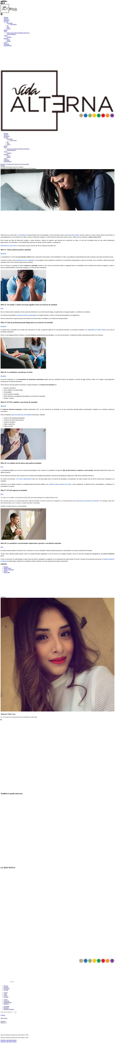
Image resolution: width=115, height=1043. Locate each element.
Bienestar (6, 38)
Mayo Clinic (7, 572)
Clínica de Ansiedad (9, 569)
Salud (8, 40)
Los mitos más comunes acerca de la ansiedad (17, 164)
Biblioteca (6, 1004)
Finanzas (6, 17)
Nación (5, 571)
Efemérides (6, 1006)
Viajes (5, 31)
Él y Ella (6, 21)
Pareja (9, 28)
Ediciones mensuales (9, 1009)
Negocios (6, 18)
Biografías (6, 1008)
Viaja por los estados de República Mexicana (18, 32)
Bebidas (9, 37)
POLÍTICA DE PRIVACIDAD (8, 1040)
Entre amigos (13, 24)
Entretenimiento (8, 45)
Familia (5, 30)
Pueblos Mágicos (11, 34)
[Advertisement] (57, 58)
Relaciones (10, 23)
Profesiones (6, 20)
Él (8, 25)
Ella (8, 27)
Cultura (5, 42)
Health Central (7, 568)
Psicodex (6, 566)
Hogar (9, 41)
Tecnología (6, 44)
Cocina (5, 35)
